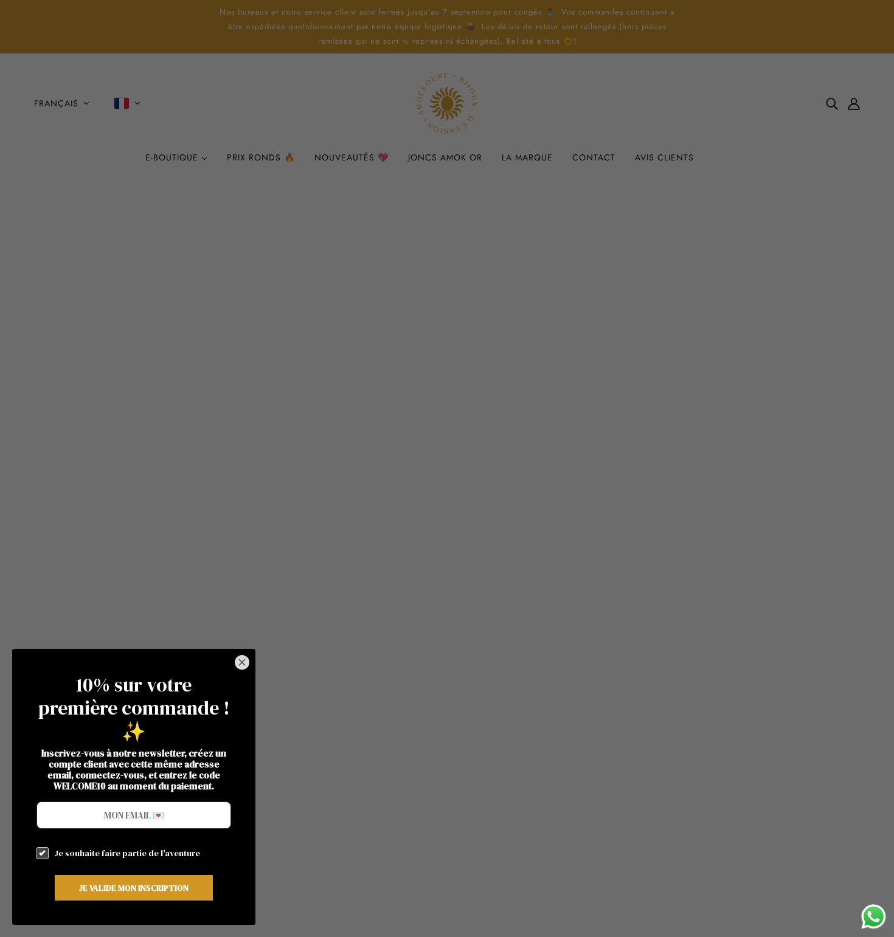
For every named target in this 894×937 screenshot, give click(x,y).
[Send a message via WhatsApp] (873, 916)
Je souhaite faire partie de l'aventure (127, 853)
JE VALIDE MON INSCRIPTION (134, 887)
